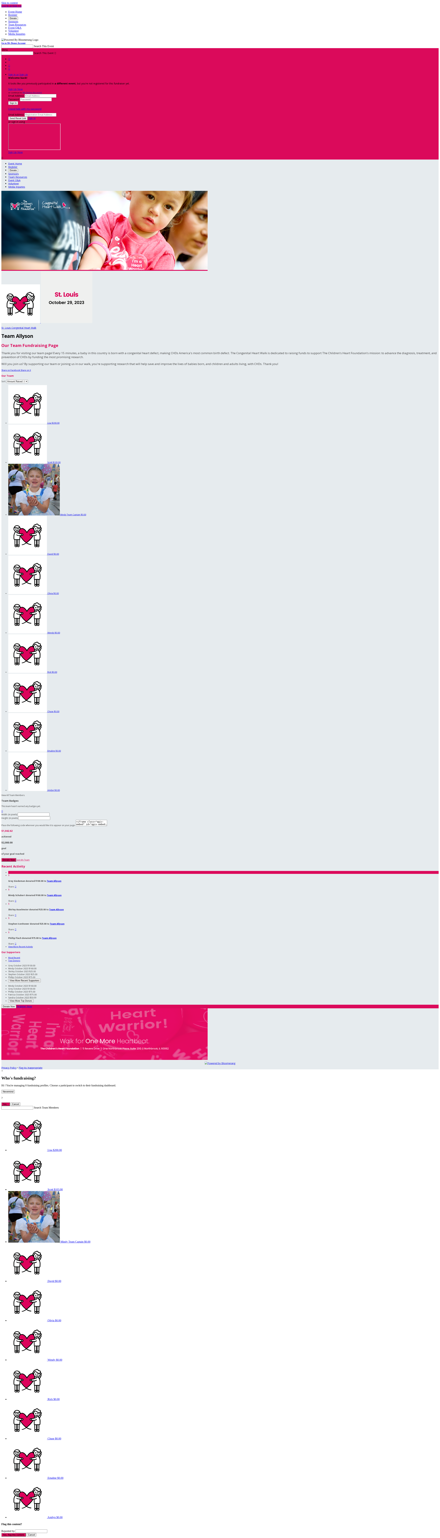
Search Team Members (46, 1107)
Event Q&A (14, 27)
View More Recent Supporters (24, 980)
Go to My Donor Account (13, 43)
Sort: (3, 381)
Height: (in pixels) (9, 818)
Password (13, 99)
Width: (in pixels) (9, 814)
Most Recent (14, 957)
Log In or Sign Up (11, 5)
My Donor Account (32, 92)
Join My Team (23, 859)
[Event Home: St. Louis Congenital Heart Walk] (66, 322)
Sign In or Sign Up (18, 74)
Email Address (16, 95)
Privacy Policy (8, 1067)
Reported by (8, 1531)
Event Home (15, 11)
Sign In (32, 118)
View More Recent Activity (20, 946)
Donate (13, 18)
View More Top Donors (21, 1001)
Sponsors (13, 21)
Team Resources (17, 24)
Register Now (24, 1006)
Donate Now (9, 860)
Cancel (15, 1104)
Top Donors (14, 960)
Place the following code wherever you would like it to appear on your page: (38, 825)
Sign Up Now (15, 89)
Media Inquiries (16, 33)
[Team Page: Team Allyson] (21, 322)
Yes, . (6, 1104)
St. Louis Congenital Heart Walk (18, 327)
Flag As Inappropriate (30, 1067)
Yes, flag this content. (14, 1535)
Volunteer (13, 30)
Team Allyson (54, 881)
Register (12, 14)
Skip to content (9, 2)
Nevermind (8, 1091)
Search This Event (44, 46)
